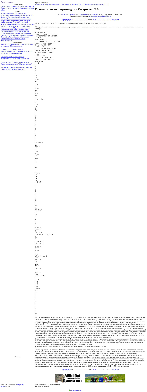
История (27, 21)
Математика (26, 26)
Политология (14, 31)
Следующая (115, 20)
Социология (5, 35)
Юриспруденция (6, 40)
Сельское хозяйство (16, 33)
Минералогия (13, 30)
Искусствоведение (17, 21)
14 (81, 20)
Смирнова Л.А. (76, 4)
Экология (17, 37)
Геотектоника (19, 19)
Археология (13, 13)
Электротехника (6, 39)
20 (95, 20)
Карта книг (16, 8)
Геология (10, 19)
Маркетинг (18, 26)
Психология (5, 33)
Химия (11, 37)
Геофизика (27, 19)
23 (101, 20)
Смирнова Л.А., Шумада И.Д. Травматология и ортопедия (78, 14)
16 (85, 20)
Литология (5, 26)
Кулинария (24, 22)
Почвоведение (24, 31)
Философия (5, 37)
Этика (23, 39)
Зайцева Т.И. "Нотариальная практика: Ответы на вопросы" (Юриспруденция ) (17, 45)
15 (83, 20)
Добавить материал (17, 6)
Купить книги (25, 8)
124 (107, 20)
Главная (3, 6)
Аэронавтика (14, 15)
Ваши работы (29, 6)
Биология (4, 17)
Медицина (17, 28)
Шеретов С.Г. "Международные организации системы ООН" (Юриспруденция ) (16, 68)
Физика (22, 35)
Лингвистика (16, 24)
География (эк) (24, 17)
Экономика (25, 37)
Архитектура (22, 13)
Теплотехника (15, 35)
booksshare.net (39, 4)
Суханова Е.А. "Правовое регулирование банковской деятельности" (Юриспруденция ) (16, 63)
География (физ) (13, 17)
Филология (29, 35)
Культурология (6, 24)
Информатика (6, 21)
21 (97, 20)
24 (103, 20)
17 (87, 20)
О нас (8, 6)
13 (79, 20)
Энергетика (16, 39)
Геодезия (4, 19)
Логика (11, 26)
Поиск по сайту (6, 8)
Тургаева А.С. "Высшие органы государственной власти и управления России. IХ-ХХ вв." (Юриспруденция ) (17, 51)
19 (93, 20)
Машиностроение (7, 28)
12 (77, 20)
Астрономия (5, 15)
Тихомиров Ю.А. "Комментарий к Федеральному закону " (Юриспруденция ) (15, 57)
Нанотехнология (23, 30)
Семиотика (27, 33)
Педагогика (5, 31)
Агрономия (5, 13)
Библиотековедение (26, 15)
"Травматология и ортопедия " (94, 4)
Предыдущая (66, 20)
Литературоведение (27, 24)
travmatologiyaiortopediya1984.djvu (99, 16)
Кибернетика (5, 22)
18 (107, 4)
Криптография (15, 22)
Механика (4, 30)
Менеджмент (25, 28)
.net (7, 2)
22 (99, 20)
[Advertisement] (18, 370)
